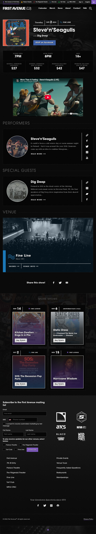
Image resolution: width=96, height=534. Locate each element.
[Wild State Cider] (81, 437)
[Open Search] (90, 8)
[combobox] (10, 420)
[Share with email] (66, 282)
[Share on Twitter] (60, 282)
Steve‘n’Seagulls (43, 139)
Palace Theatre (11, 445)
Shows (12, 266)
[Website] (87, 135)
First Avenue (12, 458)
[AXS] (61, 427)
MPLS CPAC (11, 487)
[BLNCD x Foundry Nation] (61, 436)
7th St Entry (11, 463)
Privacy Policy (88, 519)
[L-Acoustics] (61, 417)
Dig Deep (38, 182)
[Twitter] (87, 146)
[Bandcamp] (87, 193)
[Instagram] (87, 152)
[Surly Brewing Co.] (81, 417)
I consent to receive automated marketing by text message (22, 425)
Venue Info (29, 266)
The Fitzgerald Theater (30, 445)
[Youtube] (87, 158)
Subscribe (32, 449)
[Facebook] (87, 141)
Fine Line (20, 449)
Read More (36, 154)
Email (5, 409)
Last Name (29, 430)
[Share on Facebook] (53, 282)
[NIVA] (81, 427)
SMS (4, 420)
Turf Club (9, 449)
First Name (6, 430)
